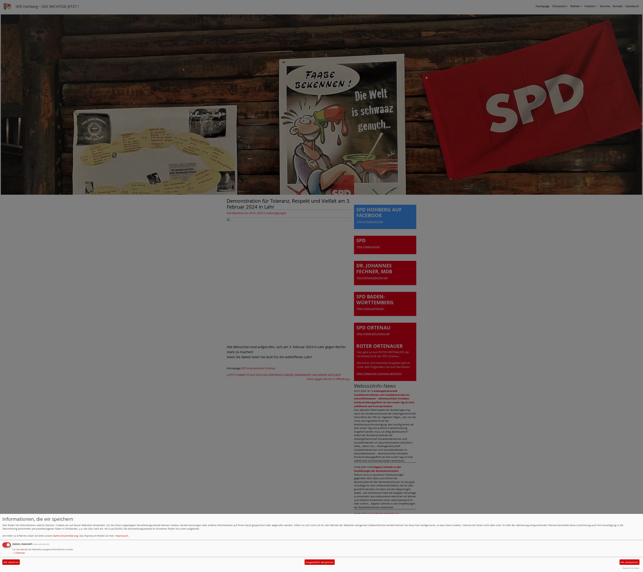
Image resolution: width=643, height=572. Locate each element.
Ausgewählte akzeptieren (320, 562)
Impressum (121, 535)
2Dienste (18, 552)
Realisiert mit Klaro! (631, 568)
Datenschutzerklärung (65, 535)
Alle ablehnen (11, 562)
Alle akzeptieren (629, 562)
